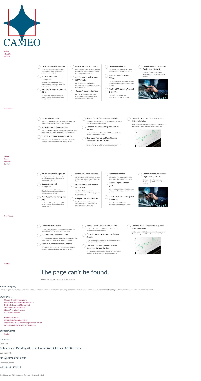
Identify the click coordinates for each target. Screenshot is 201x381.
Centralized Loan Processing (86, 66)
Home (6, 159)
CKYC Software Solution (51, 118)
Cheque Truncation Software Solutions (57, 136)
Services (7, 164)
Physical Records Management (53, 66)
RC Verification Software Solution (55, 127)
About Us (7, 161)
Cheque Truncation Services (86, 91)
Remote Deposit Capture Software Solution (102, 118)
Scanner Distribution (117, 66)
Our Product (9, 216)
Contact (7, 264)
